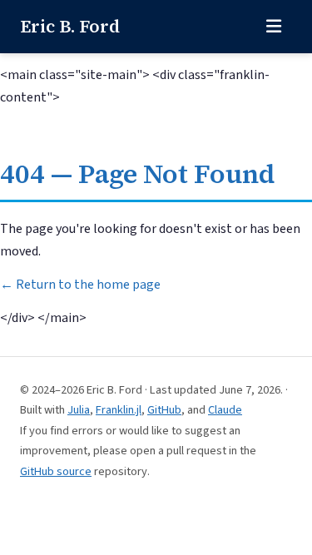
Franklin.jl (118, 410)
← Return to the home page (80, 284)
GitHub (164, 410)
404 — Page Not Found (137, 174)
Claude (225, 410)
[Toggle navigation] (273, 26)
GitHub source (56, 471)
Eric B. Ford (70, 26)
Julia (78, 410)
